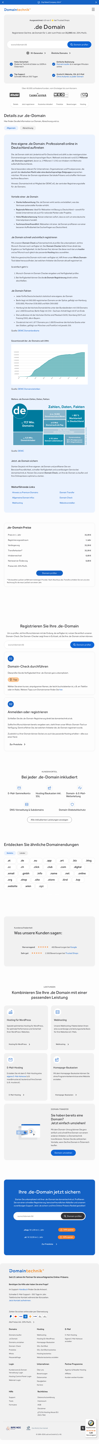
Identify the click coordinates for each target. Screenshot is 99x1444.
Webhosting (17, 503)
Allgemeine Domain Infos (23, 497)
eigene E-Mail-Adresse (16, 1076)
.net (67, 873)
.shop (23, 879)
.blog (89, 860)
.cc (9, 867)
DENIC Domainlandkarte (28, 330)
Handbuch (23, 1289)
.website (12, 886)
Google (73, 947)
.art (62, 860)
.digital (77, 867)
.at (9, 860)
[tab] (11, 128)
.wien (28, 886)
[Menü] (95, 1420)
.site (37, 879)
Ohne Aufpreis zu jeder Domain (70, 76)
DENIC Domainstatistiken (29, 389)
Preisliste (59, 104)
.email (10, 873)
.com (63, 867)
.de (22, 860)
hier (60, 689)
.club (50, 867)
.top (77, 879)
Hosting (83, 104)
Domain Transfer (67, 492)
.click (36, 867)
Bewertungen (71, 104)
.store (51, 879)
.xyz (41, 886)
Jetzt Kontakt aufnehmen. (20, 1300)
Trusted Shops (71, 953)
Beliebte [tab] (10, 853)
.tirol (65, 879)
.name (53, 873)
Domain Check (66, 497)
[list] (49, 2)
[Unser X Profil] (83, 1428)
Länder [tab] (22, 853)
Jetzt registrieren (28, 104)
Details (15, 104)
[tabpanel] (49, 324)
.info (39, 873)
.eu (35, 860)
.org (9, 879)
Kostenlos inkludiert (45, 104)
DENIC (21, 451)
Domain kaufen (63, 64)
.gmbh (25, 873)
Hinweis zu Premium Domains (25, 492)
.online (82, 873)
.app (49, 860)
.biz (75, 860)
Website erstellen (67, 503)
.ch (22, 867)
